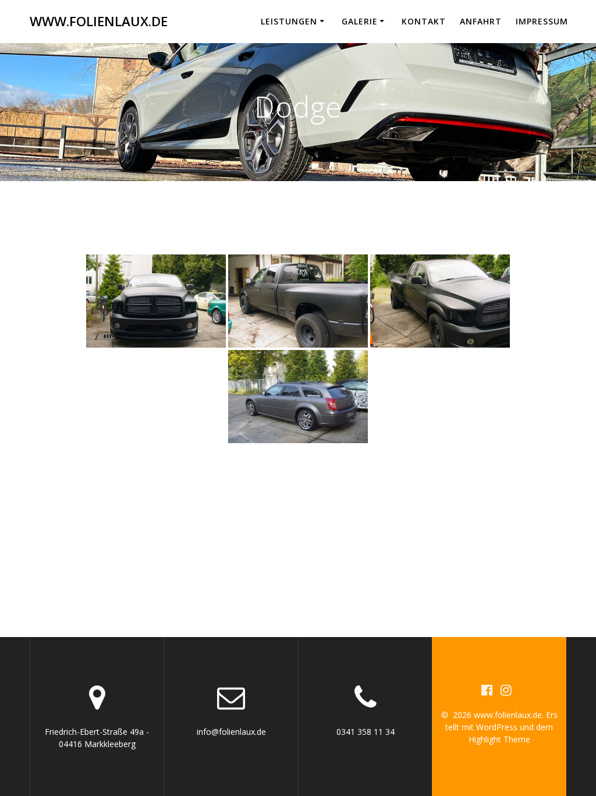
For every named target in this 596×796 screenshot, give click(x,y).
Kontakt (424, 21)
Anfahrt (481, 21)
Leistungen (289, 21)
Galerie (360, 21)
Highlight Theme (499, 739)
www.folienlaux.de (99, 21)
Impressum (542, 21)
